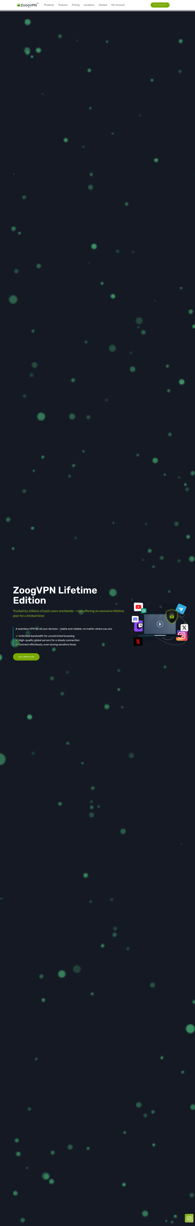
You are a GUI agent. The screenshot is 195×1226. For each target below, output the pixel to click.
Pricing (76, 5)
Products (49, 5)
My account (118, 5)
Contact (103, 5)
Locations (89, 5)
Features (63, 5)
